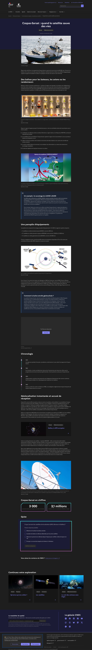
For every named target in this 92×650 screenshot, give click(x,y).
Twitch (65, 622)
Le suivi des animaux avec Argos (70, 596)
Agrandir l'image (24, 122)
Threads (69, 622)
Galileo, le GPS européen (56, 428)
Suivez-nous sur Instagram (51, 558)
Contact (54, 647)
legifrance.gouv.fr (51, 640)
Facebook (69, 618)
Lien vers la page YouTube (25, 347)
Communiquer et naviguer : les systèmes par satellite (31, 15)
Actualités (18, 12)
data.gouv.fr (49, 643)
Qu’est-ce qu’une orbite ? (18, 595)
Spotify (69, 626)
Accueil (9, 15)
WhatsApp (65, 626)
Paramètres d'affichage (78, 2)
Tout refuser (25, 644)
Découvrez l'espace (42, 12)
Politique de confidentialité (11, 640)
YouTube (81, 618)
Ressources (60, 2)
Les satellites (40, 595)
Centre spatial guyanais (50, 2)
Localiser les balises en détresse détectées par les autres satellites (42, 534)
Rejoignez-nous (52, 12)
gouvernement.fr (61, 640)
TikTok (77, 618)
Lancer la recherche (82, 6)
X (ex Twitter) (81, 622)
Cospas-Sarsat (67, 72)
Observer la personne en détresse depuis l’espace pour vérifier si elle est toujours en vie (46, 537)
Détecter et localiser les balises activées (36, 530)
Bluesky (73, 622)
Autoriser (46, 332)
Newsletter (67, 2)
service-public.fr (71, 640)
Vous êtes (61, 12)
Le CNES (10, 12)
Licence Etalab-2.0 (53, 649)
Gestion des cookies (47, 647)
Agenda (23, 12)
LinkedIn (73, 618)
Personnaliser (15, 644)
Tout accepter (35, 644)
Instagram (65, 618)
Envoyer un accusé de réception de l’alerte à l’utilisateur (40, 541)
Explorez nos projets (31, 12)
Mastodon (77, 622)
